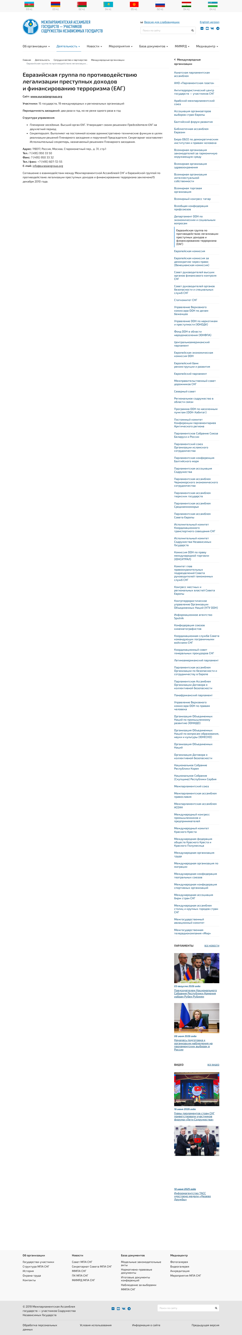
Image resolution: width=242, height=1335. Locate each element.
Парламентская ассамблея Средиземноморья (192, 505)
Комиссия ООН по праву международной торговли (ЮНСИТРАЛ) (191, 555)
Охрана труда (32, 1275)
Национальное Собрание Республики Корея (190, 766)
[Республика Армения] (55, 4)
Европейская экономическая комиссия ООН (193, 354)
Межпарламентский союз (191, 786)
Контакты (29, 1280)
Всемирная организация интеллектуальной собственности (190, 178)
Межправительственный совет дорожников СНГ (195, 382)
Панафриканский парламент (193, 695)
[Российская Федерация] (160, 4)
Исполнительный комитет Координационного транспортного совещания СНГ (194, 528)
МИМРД (181, 46)
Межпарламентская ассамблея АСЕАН (195, 805)
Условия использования (96, 1325)
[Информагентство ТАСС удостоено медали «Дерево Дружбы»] (196, 1140)
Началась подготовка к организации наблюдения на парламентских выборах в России (193, 1044)
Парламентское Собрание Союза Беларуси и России (196, 435)
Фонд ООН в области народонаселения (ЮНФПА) (192, 333)
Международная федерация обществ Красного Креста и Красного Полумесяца (193, 842)
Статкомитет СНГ (185, 300)
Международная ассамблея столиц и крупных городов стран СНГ (196, 909)
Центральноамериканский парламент (192, 343)
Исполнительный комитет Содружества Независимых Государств (192, 541)
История (28, 1270)
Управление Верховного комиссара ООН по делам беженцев (191, 310)
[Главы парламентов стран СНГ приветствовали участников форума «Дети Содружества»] (196, 1088)
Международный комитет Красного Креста (191, 829)
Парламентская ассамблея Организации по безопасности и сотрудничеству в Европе (195, 671)
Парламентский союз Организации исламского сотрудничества (191, 447)
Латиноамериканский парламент (196, 660)
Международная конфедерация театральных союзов (195, 875)
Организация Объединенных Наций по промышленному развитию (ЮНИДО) (193, 719)
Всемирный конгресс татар (192, 198)
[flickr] (202, 28)
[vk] (212, 28)
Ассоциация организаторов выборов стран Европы (192, 112)
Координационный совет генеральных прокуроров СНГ (194, 651)
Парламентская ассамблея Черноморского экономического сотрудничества (196, 482)
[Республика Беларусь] (82, 4)
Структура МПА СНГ (36, 1266)
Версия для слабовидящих (162, 22)
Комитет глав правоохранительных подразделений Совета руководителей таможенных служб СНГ (193, 572)
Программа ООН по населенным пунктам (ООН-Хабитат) (196, 410)
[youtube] (207, 28)
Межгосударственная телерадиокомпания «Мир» (192, 931)
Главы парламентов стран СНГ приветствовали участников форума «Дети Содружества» (194, 1116)
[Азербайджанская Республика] (29, 4)
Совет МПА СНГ (82, 1261)
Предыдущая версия (205, 1325)
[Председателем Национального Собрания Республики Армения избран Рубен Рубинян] (196, 967)
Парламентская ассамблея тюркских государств (192, 494)
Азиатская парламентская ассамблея (192, 74)
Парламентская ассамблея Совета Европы (192, 515)
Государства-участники (38, 1261)
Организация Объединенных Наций (193, 745)
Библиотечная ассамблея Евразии (191, 130)
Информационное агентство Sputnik (193, 616)
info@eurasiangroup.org (48, 165)
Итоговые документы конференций (135, 1278)
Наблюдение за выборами (138, 1284)
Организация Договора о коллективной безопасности (193, 756)
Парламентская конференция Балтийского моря (194, 459)
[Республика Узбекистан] (213, 4)
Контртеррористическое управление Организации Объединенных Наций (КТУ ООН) (196, 604)
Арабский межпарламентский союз (194, 102)
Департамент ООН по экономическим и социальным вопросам (194, 220)
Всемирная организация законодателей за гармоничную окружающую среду (195, 153)
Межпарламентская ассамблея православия (195, 795)
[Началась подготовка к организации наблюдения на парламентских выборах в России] (196, 1017)
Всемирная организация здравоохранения (190, 165)
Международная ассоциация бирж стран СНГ (193, 896)
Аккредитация (180, 1270)
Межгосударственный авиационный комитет (189, 920)
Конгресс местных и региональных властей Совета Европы (194, 590)
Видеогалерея (179, 1266)
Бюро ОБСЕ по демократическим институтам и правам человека (196, 140)
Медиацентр (205, 46)
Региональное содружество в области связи (193, 400)
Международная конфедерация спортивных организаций (195, 886)
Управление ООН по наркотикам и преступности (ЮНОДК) (196, 322)
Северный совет (185, 391)
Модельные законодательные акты (141, 1263)
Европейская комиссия (189, 251)
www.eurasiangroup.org (46, 96)
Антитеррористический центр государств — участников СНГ (194, 91)
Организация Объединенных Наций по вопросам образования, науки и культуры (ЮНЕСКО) (196, 733)
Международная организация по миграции (196, 864)
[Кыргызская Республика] (134, 4)
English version (209, 22)
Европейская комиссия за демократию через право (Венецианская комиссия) (191, 261)
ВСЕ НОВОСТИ (211, 945)
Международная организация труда (194, 854)
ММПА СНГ (79, 1270)
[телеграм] (217, 28)
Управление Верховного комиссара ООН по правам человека (192, 705)
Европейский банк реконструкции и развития (192, 364)
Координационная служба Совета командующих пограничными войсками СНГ (196, 639)
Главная (27, 59)
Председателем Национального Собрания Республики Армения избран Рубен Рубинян (195, 993)
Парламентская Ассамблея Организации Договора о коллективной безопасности (193, 685)
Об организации (35, 46)
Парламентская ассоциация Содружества (193, 470)
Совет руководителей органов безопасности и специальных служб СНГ (194, 289)
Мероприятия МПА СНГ (185, 1275)
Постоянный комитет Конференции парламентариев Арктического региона (195, 423)
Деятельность (67, 46)
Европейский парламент (190, 373)
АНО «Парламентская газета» (194, 83)
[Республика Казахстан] (108, 4)
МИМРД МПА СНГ (83, 1280)
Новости (93, 46)
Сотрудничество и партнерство (70, 59)
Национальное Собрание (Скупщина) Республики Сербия (195, 777)
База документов (152, 46)
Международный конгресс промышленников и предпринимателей (192, 818)
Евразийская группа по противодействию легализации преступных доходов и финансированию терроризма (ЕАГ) (197, 237)
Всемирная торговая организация (188, 189)
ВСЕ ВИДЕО (213, 1064)
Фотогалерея (179, 1261)
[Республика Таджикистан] (186, 4)
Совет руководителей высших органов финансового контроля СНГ (195, 275)
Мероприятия (119, 46)
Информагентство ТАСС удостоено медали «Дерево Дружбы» (192, 1196)
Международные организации (108, 59)
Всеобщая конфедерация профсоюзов (191, 207)
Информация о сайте (146, 1325)
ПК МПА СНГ (80, 1275)
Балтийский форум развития (193, 121)
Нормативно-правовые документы (136, 1271)
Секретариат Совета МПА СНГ (92, 1266)
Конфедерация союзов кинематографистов (189, 626)
